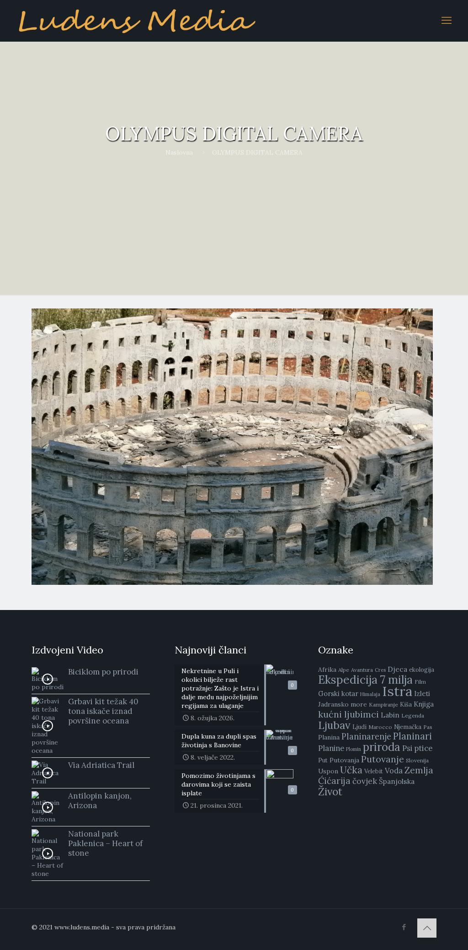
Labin (390, 714)
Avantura (362, 669)
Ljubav (334, 725)
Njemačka (407, 727)
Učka (351, 770)
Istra (397, 691)
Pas (427, 726)
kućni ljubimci (348, 714)
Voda (394, 770)
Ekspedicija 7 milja (365, 679)
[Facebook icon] (403, 927)
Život (330, 791)
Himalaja (370, 694)
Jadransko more (342, 704)
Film (420, 681)
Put (323, 760)
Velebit (373, 771)
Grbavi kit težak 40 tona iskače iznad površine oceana (103, 711)
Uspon (328, 771)
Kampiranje (383, 704)
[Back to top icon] (426, 928)
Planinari (412, 736)
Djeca (397, 669)
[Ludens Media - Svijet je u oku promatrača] (137, 20)
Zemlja (418, 770)
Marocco (380, 726)
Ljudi (359, 727)
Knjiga (424, 704)
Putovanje (382, 759)
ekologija (421, 670)
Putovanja (344, 760)
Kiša (406, 704)
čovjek (364, 781)
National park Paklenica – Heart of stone (105, 843)
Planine (331, 748)
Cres (380, 670)
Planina (329, 737)
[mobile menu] (446, 20)
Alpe (343, 669)
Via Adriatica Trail (101, 765)
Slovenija (417, 760)
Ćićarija (334, 780)
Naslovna (179, 152)
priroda (381, 747)
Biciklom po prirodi (103, 672)
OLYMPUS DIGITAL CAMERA (257, 152)
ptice (423, 748)
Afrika (327, 669)
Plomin (353, 749)
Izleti (422, 693)
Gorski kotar (338, 693)
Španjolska (397, 781)
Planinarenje (366, 736)
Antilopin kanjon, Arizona (100, 800)
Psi (407, 748)
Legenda (412, 715)
